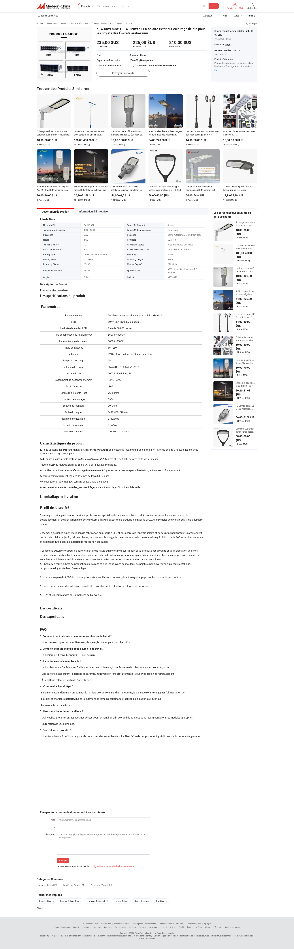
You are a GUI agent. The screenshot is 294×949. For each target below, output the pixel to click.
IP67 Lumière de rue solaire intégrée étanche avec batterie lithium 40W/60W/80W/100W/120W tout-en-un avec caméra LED (245, 293)
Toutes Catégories (49, 15)
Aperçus (207, 923)
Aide (225, 15)
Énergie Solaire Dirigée (70, 901)
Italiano (132, 927)
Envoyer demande (123, 73)
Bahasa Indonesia (232, 927)
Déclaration (106, 923)
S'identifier (252, 8)
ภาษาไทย (198, 927)
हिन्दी (189, 927)
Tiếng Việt (217, 927)
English (76, 927)
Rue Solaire (161, 901)
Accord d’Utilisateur (122, 923)
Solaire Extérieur (142, 901)
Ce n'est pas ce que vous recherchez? (74, 866)
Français (107, 927)
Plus (216, 70)
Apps (236, 15)
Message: (50, 834)
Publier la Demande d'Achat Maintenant (114, 866)
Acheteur (207, 15)
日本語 (181, 927)
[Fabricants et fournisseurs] (53, 6)
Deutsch (142, 927)
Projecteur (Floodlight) (101, 885)
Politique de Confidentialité (144, 923)
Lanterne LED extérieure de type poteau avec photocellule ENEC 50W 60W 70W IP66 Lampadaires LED (245, 430)
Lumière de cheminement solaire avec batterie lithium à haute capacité (245, 247)
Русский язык (120, 927)
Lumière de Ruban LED (74, 885)
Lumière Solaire (46, 901)
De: (53, 819)
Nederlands (153, 927)
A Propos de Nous (90, 923)
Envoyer (63, 860)
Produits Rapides (194, 923)
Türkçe (207, 927)
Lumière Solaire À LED (97, 901)
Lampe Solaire (121, 901)
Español (86, 927)
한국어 (172, 927)
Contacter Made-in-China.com (171, 923)
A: (54, 827)
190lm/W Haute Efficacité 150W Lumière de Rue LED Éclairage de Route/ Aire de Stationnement (245, 270)
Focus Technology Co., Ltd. (146, 933)
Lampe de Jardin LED (47, 885)
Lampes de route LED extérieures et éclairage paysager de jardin (245, 316)
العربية (164, 927)
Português (96, 927)
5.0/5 (227, 44)
